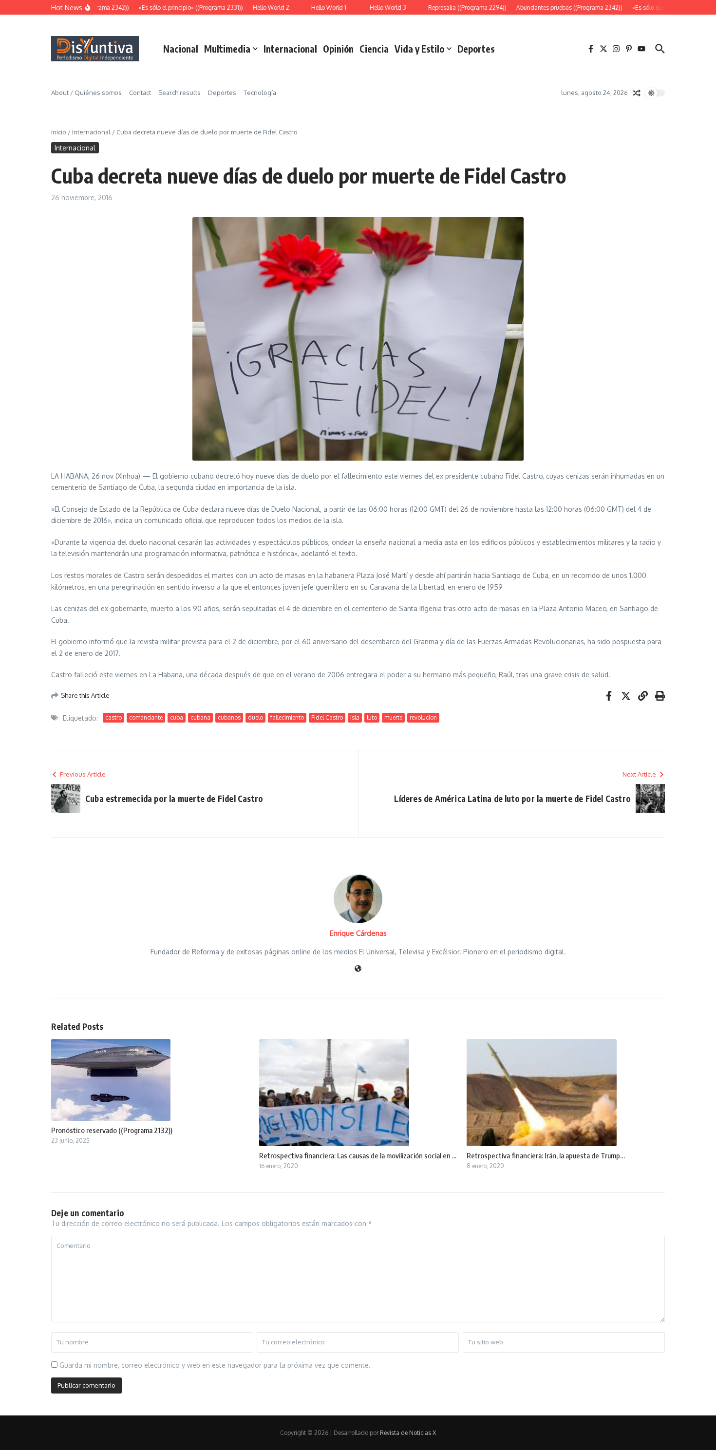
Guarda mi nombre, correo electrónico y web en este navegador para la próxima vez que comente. (215, 1365)
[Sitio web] (358, 969)
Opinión (338, 49)
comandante (146, 717)
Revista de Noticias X (408, 1432)
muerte (393, 717)
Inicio (58, 132)
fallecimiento (287, 717)
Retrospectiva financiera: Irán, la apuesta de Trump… (546, 1155)
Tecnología (260, 92)
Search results (179, 92)
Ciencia (374, 49)
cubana (200, 717)
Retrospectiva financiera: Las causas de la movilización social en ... (357, 1155)
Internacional (290, 49)
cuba (176, 717)
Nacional (180, 49)
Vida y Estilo (419, 49)
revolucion (423, 717)
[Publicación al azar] (637, 93)
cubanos (229, 717)
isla (354, 717)
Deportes (476, 49)
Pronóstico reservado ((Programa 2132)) (111, 1130)
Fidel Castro (327, 717)
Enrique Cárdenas (358, 933)
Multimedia (227, 49)
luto (372, 717)
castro (113, 717)
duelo (255, 717)
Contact (140, 92)
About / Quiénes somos (86, 92)
